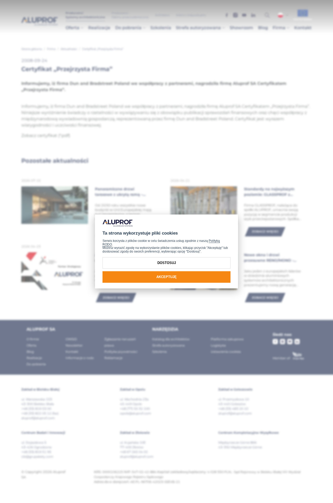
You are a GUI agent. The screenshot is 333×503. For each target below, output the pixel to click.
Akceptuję (166, 277)
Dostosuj (166, 263)
